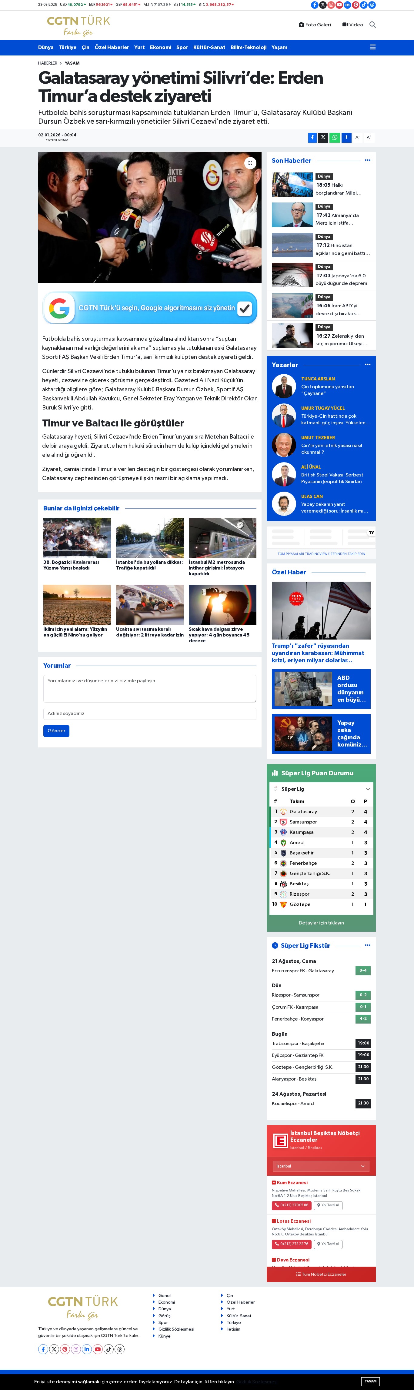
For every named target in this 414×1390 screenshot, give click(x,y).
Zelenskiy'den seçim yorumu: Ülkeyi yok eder (340, 340)
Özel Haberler (112, 47)
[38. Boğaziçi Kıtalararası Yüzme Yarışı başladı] (77, 537)
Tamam (370, 1381)
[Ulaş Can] (284, 503)
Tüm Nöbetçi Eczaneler (324, 1274)
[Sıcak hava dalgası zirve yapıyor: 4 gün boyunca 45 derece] (222, 604)
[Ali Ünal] (284, 474)
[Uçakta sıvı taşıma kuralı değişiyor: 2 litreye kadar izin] (150, 604)
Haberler (47, 63)
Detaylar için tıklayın (321, 923)
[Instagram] (76, 1349)
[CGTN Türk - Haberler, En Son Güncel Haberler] (80, 25)
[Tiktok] (109, 1349)
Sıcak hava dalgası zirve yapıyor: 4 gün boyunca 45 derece (219, 635)
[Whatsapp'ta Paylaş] (334, 138)
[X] (54, 1349)
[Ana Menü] (373, 48)
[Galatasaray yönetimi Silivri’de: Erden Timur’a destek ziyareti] (150, 217)
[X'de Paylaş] (323, 138)
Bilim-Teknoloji (248, 47)
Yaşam (279, 47)
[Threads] (120, 1349)
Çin (85, 47)
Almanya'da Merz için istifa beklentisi (337, 220)
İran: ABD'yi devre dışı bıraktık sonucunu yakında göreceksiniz (336, 310)
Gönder (56, 730)
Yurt (139, 47)
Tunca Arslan (318, 379)
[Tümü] (368, 160)
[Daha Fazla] (347, 138)
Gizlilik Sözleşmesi (176, 1329)
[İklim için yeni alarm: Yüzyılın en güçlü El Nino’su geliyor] (77, 604)
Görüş (165, 1316)
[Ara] (372, 25)
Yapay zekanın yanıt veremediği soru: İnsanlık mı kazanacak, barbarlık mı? (332, 508)
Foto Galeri (318, 25)
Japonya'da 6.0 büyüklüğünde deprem (341, 279)
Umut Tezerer (318, 438)
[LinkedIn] (87, 1349)
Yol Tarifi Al (330, 1205)
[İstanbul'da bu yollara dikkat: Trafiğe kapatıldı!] (150, 537)
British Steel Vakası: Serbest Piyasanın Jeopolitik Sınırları (332, 478)
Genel (165, 1295)
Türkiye (67, 47)
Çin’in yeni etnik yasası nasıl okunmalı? (331, 449)
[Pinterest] (65, 1349)
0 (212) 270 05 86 (294, 1205)
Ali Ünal (311, 467)
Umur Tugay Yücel (323, 408)
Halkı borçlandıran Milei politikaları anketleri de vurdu (342, 189)
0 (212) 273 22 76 (294, 1244)
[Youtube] (98, 1349)
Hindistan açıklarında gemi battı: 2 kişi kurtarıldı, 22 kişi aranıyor (343, 250)
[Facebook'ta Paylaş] (312, 138)
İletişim (233, 1329)
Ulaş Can (312, 496)
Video (356, 25)
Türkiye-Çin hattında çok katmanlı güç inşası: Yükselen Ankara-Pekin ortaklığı (333, 420)
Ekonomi (160, 47)
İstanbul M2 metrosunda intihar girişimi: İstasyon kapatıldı (217, 568)
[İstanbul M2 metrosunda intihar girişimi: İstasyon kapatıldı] (222, 537)
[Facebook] (43, 1349)
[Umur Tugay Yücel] (284, 415)
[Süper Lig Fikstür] (368, 945)
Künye (165, 1336)
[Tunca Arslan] (284, 386)
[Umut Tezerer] (284, 444)
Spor (182, 47)
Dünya (46, 47)
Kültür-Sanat (209, 47)
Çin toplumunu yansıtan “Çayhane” (327, 390)
